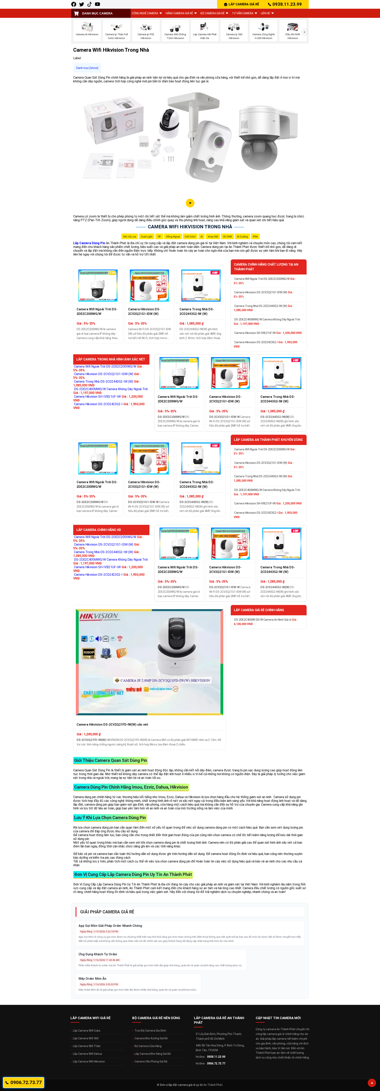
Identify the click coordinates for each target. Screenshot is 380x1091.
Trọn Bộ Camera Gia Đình (150, 1030)
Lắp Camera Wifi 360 (86, 1038)
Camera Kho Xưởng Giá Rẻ (151, 1038)
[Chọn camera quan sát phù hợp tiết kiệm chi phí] (305, 32)
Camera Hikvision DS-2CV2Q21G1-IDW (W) (144, 311)
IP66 (255, 236)
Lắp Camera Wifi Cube (86, 1030)
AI (201, 236)
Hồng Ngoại (173, 236)
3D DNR (227, 236)
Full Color (190, 236)
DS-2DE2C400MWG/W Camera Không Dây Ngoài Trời (267, 321)
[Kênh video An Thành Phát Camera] (97, 4)
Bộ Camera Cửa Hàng (148, 1046)
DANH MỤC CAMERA (97, 13)
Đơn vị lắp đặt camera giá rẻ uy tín (181, 1084)
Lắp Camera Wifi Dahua (87, 1053)
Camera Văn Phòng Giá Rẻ (151, 1061)
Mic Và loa (129, 236)
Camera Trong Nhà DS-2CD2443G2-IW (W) (197, 311)
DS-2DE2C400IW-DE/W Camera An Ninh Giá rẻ (266, 622)
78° (159, 236)
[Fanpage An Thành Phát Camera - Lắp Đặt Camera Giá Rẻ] (73, 4)
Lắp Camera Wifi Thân (87, 1046)
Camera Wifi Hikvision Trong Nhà (190, 227)
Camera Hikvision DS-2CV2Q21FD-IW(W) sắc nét (112, 724)
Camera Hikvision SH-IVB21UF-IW (268, 332)
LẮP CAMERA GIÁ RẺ (244, 4)
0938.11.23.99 (287, 4)
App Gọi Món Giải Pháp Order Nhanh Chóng (110, 926)
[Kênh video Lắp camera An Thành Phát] (89, 4)
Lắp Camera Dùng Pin (89, 243)
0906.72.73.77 (216, 1063)
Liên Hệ (265, 13)
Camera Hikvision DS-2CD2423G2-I (265, 344)
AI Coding (242, 236)
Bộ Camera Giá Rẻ (212, 13)
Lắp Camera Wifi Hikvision (89, 1061)
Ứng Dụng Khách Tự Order (98, 954)
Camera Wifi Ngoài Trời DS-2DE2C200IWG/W (97, 311)
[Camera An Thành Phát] (81, 4)
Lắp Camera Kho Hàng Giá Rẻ (153, 1053)
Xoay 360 (213, 236)
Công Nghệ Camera (145, 13)
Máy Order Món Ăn (92, 978)
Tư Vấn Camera (242, 13)
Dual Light (146, 236)
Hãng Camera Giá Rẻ (179, 13)
